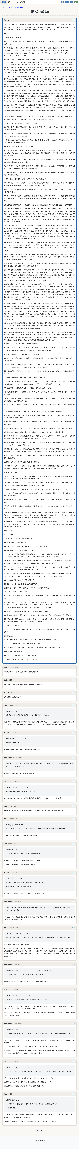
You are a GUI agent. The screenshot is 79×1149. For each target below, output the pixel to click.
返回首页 (39, 1131)
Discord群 (15, 2)
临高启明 (22, 2)
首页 (9, 2)
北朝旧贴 (9, 7)
